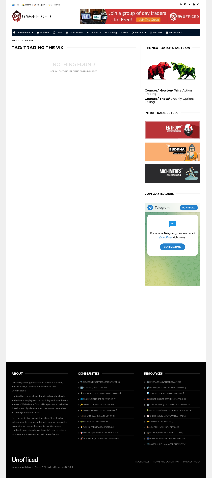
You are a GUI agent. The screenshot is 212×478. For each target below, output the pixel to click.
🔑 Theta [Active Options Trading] (97, 404)
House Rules (142, 461)
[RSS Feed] (181, 4)
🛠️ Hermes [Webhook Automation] (165, 432)
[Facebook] (185, 4)
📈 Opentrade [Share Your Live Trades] (166, 416)
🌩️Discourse (54, 4)
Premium (44, 32)
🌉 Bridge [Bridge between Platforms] (166, 399)
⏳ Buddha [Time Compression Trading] (100, 393)
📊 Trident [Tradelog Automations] (165, 393)
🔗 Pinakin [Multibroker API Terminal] (166, 387)
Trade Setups (76, 32)
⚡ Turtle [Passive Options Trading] (98, 410)
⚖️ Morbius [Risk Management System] (166, 444)
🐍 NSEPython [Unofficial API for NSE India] (169, 410)
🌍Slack (15, 4)
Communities (23, 32)
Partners (157, 32)
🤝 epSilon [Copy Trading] (160, 421)
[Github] (198, 4)
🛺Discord (26, 4)
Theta (59, 32)
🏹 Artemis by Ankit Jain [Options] (97, 416)
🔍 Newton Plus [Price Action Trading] (100, 382)
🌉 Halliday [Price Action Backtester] (166, 438)
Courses (94, 32)
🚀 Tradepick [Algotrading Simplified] (99, 438)
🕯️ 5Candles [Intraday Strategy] (97, 427)
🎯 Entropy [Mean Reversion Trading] (99, 432)
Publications (175, 32)
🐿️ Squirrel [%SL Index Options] (163, 427)
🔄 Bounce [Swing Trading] (94, 387)
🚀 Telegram (39, 4)
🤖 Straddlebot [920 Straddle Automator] (168, 404)
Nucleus (139, 32)
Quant (124, 32)
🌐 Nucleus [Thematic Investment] (98, 399)
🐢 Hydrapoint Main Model (94, 421)
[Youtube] (194, 4)
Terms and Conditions (166, 461)
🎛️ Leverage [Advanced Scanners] (164, 382)
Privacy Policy (191, 461)
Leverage (113, 32)
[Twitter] (189, 4)
